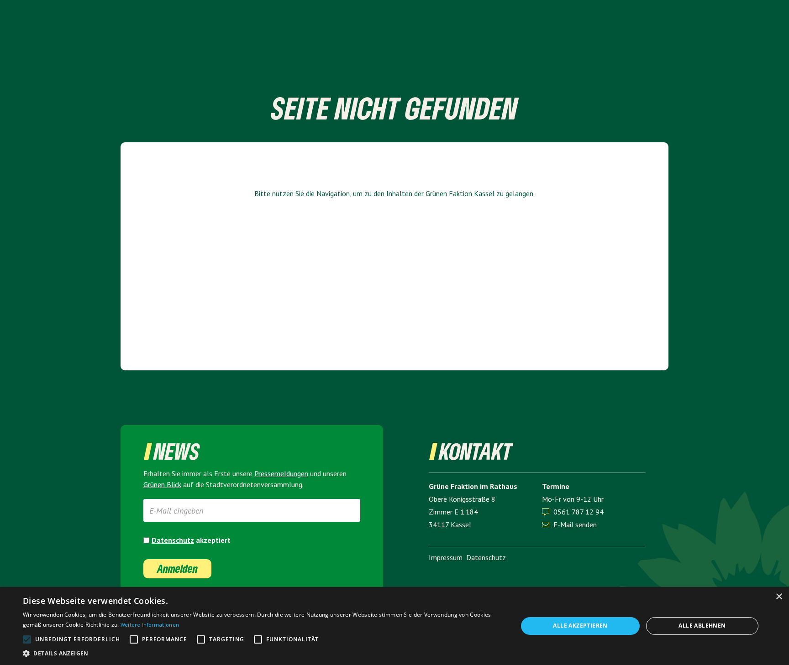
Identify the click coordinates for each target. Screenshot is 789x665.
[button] (263, 653)
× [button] (778, 596)
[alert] (394, 626)
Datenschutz (173, 540)
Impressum (446, 557)
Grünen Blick (162, 484)
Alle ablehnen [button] (702, 625)
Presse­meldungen (281, 473)
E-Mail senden (569, 524)
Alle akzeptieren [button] (580, 625)
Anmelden (177, 568)
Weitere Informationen (150, 624)
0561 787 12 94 (578, 511)
